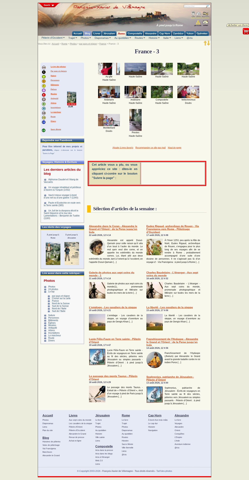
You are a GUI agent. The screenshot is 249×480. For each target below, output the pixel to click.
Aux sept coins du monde (80, 420)
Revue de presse (76, 437)
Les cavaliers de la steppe (80, 423)
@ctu (190, 37)
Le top (51, 292)
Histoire (153, 37)
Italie (166, 37)
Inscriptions (56, 107)
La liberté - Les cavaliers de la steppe (169, 307)
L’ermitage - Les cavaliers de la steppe (113, 307)
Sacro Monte (56, 129)
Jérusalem (102, 415)
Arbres (53, 103)
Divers (53, 121)
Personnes (55, 80)
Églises (54, 89)
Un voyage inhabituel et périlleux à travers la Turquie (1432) (62, 188)
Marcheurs (47, 452)
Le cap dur (153, 423)
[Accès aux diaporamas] (205, 14)
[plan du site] (198, 23)
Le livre (98, 420)
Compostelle (104, 446)
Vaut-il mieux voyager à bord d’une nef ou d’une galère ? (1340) (61, 196)
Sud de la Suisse (60, 306)
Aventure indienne (182, 444)
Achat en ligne (75, 441)
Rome (64, 44)
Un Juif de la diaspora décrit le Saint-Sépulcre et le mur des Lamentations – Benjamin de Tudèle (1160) (62, 214)
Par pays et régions (59, 71)
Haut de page (174, 147)
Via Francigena (49, 448)
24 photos (53, 289)
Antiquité (54, 98)
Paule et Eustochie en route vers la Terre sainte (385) (62, 204)
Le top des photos (58, 67)
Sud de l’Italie (58, 311)
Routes (139, 37)
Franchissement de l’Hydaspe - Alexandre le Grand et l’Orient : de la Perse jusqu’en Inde (172, 342)
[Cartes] (193, 14)
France (102, 44)
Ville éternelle (127, 448)
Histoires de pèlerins (51, 442)
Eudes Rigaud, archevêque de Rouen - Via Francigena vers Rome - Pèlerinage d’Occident (172, 229)
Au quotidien (121, 37)
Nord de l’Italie (59, 308)
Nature (53, 76)
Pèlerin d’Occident (52, 37)
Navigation (152, 430)
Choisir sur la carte (61, 298)
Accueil (55, 44)
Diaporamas (102, 37)
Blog (45, 437)
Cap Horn (155, 415)
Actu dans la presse (104, 450)
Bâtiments (55, 85)
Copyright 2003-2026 (89, 471)
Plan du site (47, 430)
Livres (73, 415)
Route (53, 117)
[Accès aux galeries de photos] (198, 14)
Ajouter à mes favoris (122, 147)
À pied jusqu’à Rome (169, 25)
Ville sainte (100, 437)
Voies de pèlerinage (51, 445)
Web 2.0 (99, 460)
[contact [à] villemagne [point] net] (205, 24)
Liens (178, 37)
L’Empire (178, 437)
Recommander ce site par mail (150, 147)
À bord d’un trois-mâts (158, 420)
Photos (85, 37)
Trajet (71, 37)
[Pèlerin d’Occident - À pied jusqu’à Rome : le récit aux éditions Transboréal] (53, 253)
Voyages (178, 423)
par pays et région (88, 44)
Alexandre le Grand (51, 455)
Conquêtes (179, 434)
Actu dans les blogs (104, 454)
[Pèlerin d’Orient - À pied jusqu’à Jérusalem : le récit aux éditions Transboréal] (71, 253)
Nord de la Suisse (61, 303)
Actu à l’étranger (102, 457)
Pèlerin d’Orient (75, 427)
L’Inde (177, 441)
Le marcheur (56, 112)
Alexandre (182, 415)
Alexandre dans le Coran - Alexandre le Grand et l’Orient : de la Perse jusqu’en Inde (113, 229)
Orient (177, 430)
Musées (54, 94)
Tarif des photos (164, 471)
